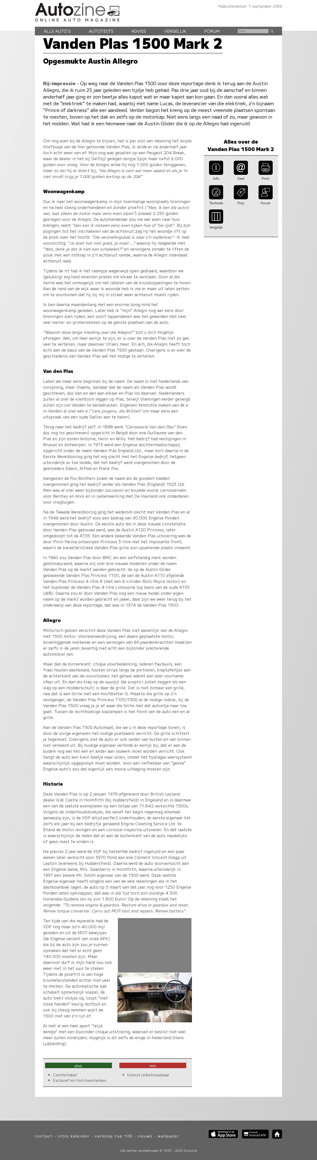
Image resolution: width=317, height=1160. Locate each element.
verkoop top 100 (113, 1135)
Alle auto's (57, 31)
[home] (275, 1137)
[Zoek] (271, 30)
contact (44, 1135)
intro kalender (74, 1135)
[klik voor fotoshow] (154, 1021)
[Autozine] (158, 11)
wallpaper (168, 1135)
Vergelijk (175, 31)
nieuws (145, 1135)
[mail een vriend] (241, 173)
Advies (139, 31)
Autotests (101, 31)
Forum (212, 31)
